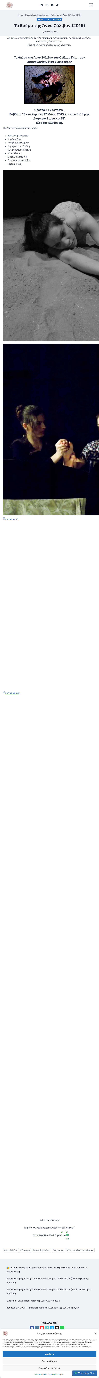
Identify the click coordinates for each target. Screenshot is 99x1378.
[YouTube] (42, 1328)
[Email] (57, 1328)
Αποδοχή (49, 1354)
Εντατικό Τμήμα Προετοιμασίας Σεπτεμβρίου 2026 (33, 1300)
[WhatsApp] (62, 1328)
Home (20, 15)
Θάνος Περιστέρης (58, 61)
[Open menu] (91, 5)
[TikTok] (57, 5)
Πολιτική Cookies (41, 1374)
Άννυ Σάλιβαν (10, 1250)
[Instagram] (47, 5)
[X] (52, 1328)
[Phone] (52, 5)
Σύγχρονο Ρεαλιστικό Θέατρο (80, 1250)
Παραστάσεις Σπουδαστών (37, 15)
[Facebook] (42, 5)
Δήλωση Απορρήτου (56, 1374)
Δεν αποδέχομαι (49, 1361)
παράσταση (58, 1250)
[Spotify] (67, 1328)
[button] (95, 1333)
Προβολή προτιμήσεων (49, 1368)
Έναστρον (25, 1250)
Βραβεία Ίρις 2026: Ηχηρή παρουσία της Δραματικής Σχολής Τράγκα (42, 1307)
